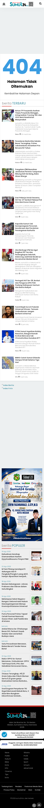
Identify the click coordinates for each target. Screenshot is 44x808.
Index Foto (8, 388)
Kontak (37, 790)
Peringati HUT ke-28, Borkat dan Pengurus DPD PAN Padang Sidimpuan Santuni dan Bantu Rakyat (27, 284)
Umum (27, 765)
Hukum (17, 162)
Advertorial (28, 768)
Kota (7, 765)
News (17, 134)
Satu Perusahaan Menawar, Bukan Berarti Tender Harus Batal (14, 646)
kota (16, 217)
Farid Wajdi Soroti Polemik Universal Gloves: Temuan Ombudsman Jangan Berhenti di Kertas (27, 310)
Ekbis (7, 762)
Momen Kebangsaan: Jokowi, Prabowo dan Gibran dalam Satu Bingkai (15, 586)
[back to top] (39, 804)
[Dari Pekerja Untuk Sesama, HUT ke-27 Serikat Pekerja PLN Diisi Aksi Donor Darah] (8, 208)
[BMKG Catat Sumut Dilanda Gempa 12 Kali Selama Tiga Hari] (8, 368)
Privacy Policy (9, 790)
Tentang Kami (7, 787)
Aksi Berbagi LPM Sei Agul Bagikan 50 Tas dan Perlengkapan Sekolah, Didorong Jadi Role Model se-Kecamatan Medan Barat (28, 254)
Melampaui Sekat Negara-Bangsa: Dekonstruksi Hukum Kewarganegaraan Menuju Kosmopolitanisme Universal (15, 602)
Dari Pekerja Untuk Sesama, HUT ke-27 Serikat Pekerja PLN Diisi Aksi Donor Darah (28, 199)
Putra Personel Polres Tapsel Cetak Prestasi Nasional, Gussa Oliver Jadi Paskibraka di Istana (15, 617)
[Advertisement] (22, 29)
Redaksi (18, 787)
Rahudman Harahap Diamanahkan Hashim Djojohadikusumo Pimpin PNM (15, 556)
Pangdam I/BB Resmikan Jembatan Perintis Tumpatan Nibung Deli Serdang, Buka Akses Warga (28, 172)
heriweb (31, 798)
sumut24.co (20, 798)
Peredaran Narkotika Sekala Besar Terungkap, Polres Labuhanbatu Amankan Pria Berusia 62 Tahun (27, 144)
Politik (17, 300)
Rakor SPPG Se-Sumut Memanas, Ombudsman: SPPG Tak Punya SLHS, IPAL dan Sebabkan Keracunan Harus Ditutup (15, 663)
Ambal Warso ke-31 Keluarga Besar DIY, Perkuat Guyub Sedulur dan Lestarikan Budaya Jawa (15, 632)
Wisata (27, 752)
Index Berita (8, 385)
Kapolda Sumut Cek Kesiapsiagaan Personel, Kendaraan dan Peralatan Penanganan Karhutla (26, 227)
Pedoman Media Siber (33, 787)
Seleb (26, 759)
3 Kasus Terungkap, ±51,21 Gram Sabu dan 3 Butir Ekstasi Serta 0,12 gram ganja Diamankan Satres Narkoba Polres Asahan (15, 678)
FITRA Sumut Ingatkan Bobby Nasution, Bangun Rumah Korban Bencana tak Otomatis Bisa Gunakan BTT (28, 334)
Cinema (8, 771)
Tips (6, 774)
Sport (26, 762)
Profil (26, 756)
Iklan (30, 790)
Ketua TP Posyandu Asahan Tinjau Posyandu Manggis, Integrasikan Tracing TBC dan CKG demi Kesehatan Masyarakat (28, 115)
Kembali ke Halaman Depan (22, 93)
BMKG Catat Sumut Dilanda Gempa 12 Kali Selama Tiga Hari (27, 359)
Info (16, 377)
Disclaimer (21, 790)
